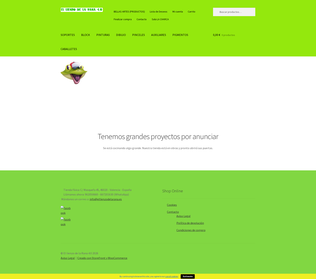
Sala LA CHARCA (160, 19)
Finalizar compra (123, 19)
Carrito (191, 11)
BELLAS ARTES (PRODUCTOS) (129, 11)
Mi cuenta (177, 11)
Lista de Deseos (158, 11)
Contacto (142, 19)
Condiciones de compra (190, 230)
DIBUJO (121, 35)
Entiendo (188, 276)
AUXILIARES (158, 35)
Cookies (172, 205)
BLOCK (85, 35)
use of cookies (171, 276)
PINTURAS (103, 35)
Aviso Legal (183, 216)
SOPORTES (68, 35)
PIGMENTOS (180, 35)
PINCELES (138, 35)
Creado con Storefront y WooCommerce (102, 258)
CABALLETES (69, 49)
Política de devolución (190, 223)
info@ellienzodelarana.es (106, 199)
